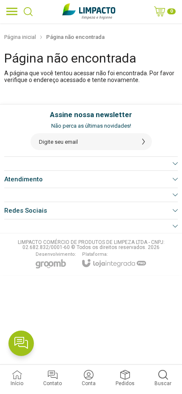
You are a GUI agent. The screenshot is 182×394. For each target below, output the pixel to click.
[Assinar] (143, 141)
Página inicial (20, 37)
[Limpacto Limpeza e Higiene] (88, 11)
